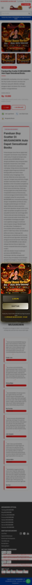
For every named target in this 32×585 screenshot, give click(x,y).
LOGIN (15, 299)
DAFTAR (15, 306)
